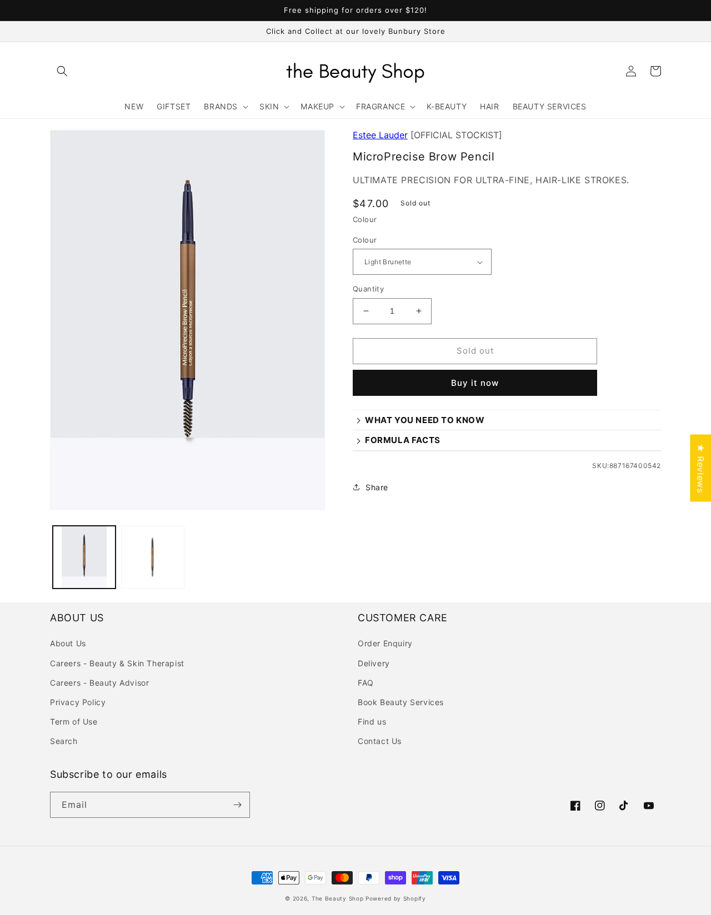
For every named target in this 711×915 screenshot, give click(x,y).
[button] (62, 71)
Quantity (368, 288)
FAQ (366, 682)
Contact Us (380, 741)
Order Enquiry (385, 643)
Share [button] (376, 487)
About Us (68, 643)
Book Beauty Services (401, 702)
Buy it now (475, 383)
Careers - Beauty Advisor (99, 682)
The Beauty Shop (338, 898)
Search (64, 741)
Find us (372, 721)
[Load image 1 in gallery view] (84, 557)
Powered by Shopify (395, 898)
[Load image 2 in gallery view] (152, 557)
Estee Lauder (380, 134)
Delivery (374, 663)
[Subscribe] (237, 805)
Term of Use (74, 721)
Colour (365, 239)
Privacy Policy (78, 702)
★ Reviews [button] (700, 467)
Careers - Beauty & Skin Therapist (117, 663)
